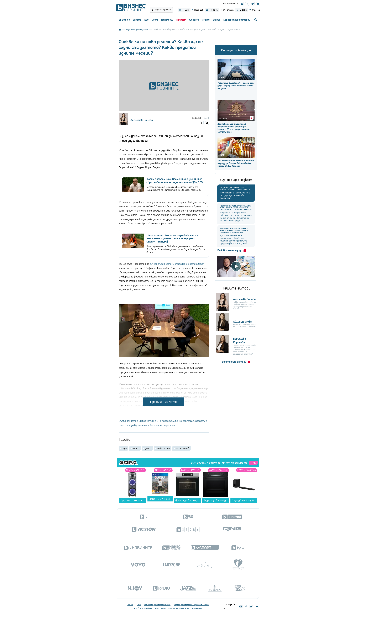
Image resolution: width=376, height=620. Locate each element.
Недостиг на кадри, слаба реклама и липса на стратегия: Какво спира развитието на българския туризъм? (236, 208)
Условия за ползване (143, 608)
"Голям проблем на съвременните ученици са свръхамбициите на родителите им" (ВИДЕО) (174, 180)
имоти (135, 448)
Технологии (167, 19)
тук (253, 463)
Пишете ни (197, 608)
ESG (146, 19)
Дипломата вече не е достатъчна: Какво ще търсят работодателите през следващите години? (234, 230)
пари (124, 448)
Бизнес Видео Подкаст (137, 29)
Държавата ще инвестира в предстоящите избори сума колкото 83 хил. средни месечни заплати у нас (234, 128)
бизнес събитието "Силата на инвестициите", (177, 263)
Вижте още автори (234, 361)
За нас (130, 605)
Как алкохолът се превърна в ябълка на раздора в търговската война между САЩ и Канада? (236, 163)
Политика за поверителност (157, 605)
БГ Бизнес (124, 19)
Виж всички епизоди (229, 250)
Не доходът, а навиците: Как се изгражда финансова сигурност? (235, 189)
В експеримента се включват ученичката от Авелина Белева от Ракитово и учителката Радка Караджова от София (175, 249)
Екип (139, 605)
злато (148, 448)
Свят (155, 19)
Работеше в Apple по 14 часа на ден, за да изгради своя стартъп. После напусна (236, 86)
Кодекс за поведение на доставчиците (191, 605)
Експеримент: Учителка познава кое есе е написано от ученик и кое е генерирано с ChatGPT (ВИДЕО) (172, 238)
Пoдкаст (181, 19)
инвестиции (163, 448)
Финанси (194, 19)
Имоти (206, 19)
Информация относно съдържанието (172, 608)
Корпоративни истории (236, 19)
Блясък (216, 19)
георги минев (182, 448)
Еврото (137, 19)
